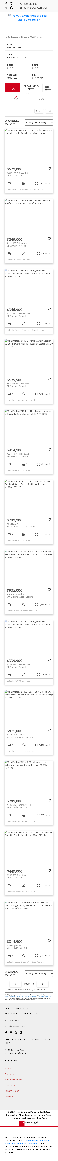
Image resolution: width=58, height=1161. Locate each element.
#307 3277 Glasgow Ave (18, 665)
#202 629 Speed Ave (17, 876)
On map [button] (16, 97)
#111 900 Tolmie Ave (17, 244)
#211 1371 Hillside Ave (18, 455)
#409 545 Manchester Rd (19, 806)
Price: (14, 47)
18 (32, 984)
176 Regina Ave (17, 946)
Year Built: (13, 77)
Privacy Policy (44, 1115)
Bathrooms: (35, 67)
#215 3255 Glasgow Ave (18, 314)
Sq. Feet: (37, 77)
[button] (29, 4)
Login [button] (49, 111)
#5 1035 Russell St (20, 595)
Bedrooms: (10, 67)
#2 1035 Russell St (20, 735)
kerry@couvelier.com (36, 7)
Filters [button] (40, 97)
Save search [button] (12, 87)
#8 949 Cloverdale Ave (18, 384)
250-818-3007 (31, 4)
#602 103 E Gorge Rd (17, 174)
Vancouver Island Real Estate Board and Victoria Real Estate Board (28, 996)
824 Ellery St (21, 525)
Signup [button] (39, 111)
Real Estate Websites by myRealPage (29, 1118)
